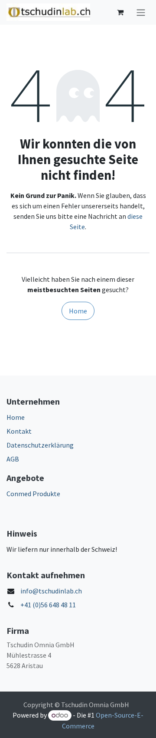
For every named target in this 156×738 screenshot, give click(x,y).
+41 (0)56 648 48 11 (48, 604)
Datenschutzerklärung (40, 445)
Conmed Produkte (33, 493)
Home (78, 310)
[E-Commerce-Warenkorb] (120, 12)
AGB (12, 459)
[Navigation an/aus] (141, 12)
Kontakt (19, 431)
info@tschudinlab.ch (51, 590)
